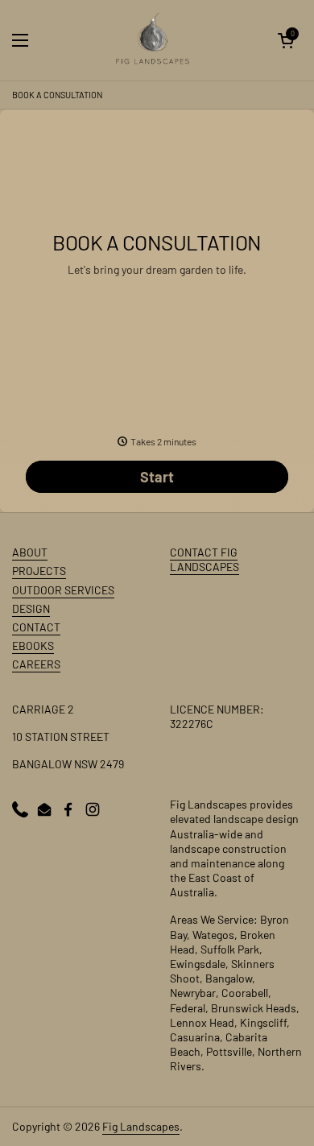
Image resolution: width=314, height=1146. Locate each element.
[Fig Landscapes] (153, 40)
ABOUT (30, 552)
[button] (286, 40)
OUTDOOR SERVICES (63, 590)
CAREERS (36, 664)
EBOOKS (33, 645)
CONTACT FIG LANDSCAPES (204, 559)
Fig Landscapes (141, 1126)
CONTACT (36, 627)
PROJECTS (39, 570)
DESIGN (31, 608)
